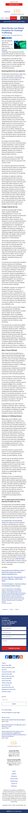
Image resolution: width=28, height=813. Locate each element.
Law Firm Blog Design (14, 811)
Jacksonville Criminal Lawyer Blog (14, 12)
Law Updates (18, 588)
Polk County (21, 598)
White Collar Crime (8, 676)
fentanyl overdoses (6, 596)
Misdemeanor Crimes (8, 689)
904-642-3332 (20, 559)
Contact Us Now (14, 648)
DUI (4, 669)
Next (17, 609)
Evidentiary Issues (8, 687)
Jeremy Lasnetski (14, 598)
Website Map (14, 781)
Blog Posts (14, 786)
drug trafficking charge (12, 593)
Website (7, 18)
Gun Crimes (6, 685)
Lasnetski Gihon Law (20, 805)
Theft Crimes (6, 680)
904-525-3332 (10, 560)
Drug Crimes (9, 588)
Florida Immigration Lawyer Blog (11, 712)
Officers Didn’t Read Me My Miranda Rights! (13, 720)
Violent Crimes (7, 683)
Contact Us (13, 18)
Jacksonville (11, 597)
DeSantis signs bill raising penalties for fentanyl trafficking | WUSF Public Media (14, 579)
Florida (12, 596)
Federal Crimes (7, 674)
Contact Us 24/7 (14, 3)
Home (2, 18)
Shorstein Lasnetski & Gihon (8, 600)
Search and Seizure (8, 667)
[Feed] (21, 657)
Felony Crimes (6, 678)
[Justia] (17, 657)
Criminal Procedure (8, 672)
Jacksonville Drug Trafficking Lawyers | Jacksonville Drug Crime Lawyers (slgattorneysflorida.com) (14, 572)
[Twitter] (10, 657)
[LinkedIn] (14, 657)
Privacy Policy (14, 778)
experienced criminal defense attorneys (15, 594)
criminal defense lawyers (12, 591)
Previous (5, 609)
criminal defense (9, 590)
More (25, 18)
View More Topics (6, 691)
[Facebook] (6, 657)
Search (14, 704)
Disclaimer (14, 776)
